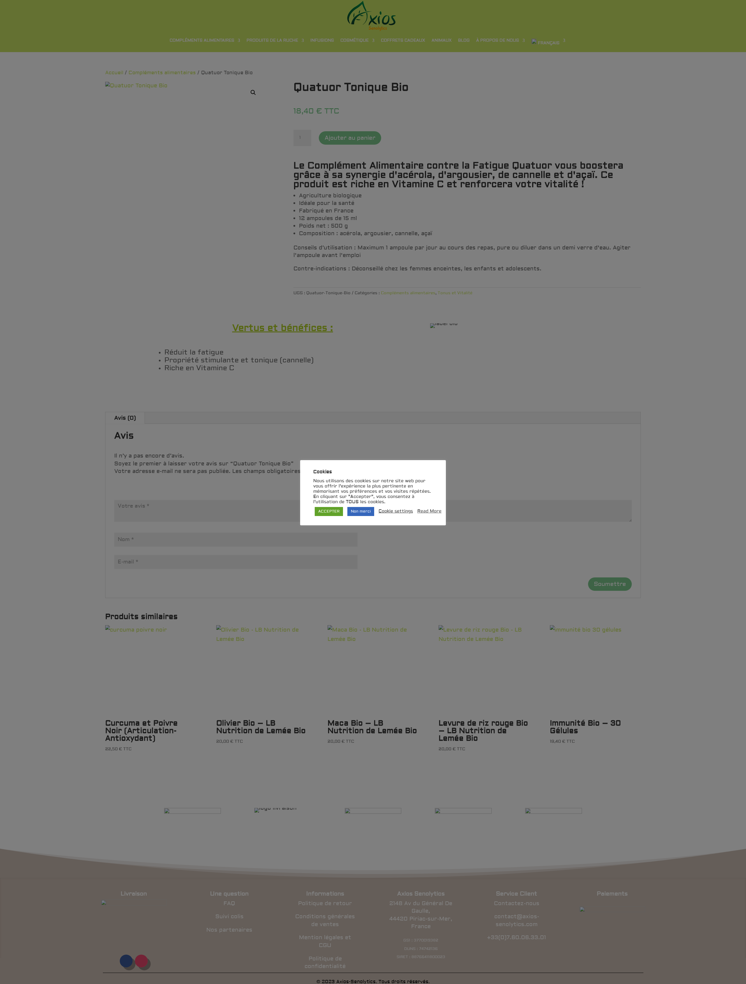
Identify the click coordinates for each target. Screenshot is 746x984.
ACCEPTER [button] (328, 511)
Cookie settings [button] (396, 511)
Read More (429, 511)
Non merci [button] (361, 511)
